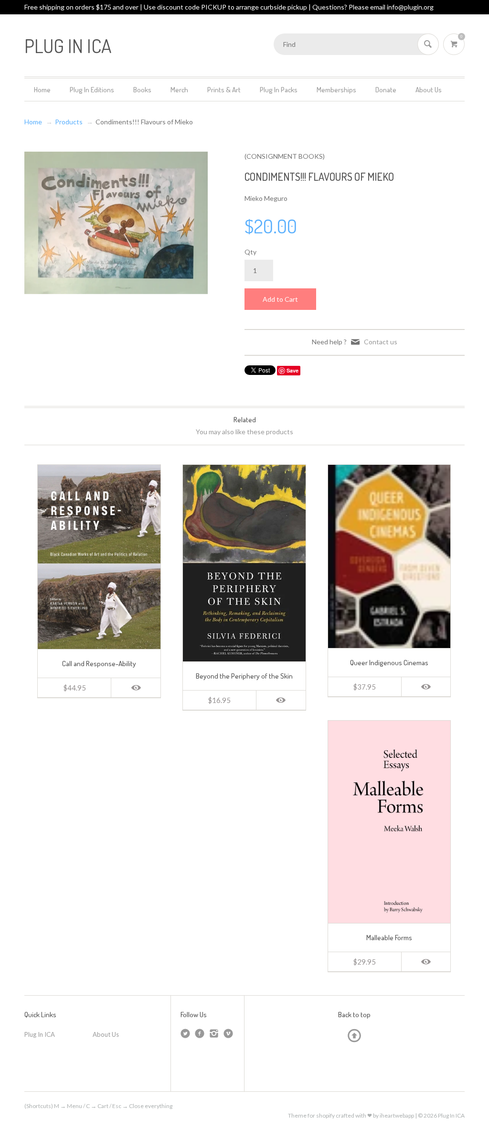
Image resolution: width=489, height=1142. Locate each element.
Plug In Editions (92, 89)
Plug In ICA (39, 1034)
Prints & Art (224, 89)
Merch (179, 89)
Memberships (336, 89)
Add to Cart (280, 299)
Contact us (380, 342)
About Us (428, 89)
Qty (250, 252)
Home (42, 89)
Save (292, 370)
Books (142, 89)
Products (69, 122)
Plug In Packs (279, 89)
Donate (385, 89)
